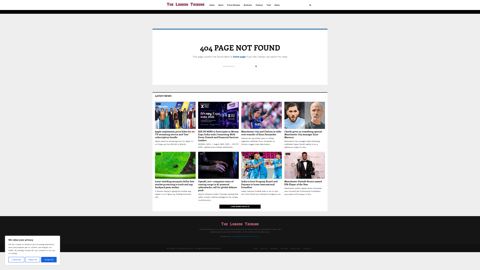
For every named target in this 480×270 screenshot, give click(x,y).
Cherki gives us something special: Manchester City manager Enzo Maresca (303, 134)
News (277, 5)
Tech (268, 5)
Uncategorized (204, 104)
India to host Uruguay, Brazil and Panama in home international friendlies (259, 184)
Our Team (284, 248)
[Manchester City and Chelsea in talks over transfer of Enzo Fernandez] (261, 115)
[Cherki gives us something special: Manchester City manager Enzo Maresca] (304, 115)
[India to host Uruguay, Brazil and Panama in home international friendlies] (261, 165)
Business (248, 5)
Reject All (33, 260)
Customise (16, 260)
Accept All (48, 260)
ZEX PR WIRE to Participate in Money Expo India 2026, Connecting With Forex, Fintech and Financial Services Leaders (218, 136)
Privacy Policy (295, 248)
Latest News (163, 95)
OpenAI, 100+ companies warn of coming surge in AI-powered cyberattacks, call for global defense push (217, 186)
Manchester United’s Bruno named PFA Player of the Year (303, 183)
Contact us (307, 248)
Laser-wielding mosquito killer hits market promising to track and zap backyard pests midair (174, 184)
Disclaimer (274, 248)
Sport (220, 5)
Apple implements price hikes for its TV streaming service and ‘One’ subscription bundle (175, 134)
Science (259, 5)
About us (264, 248)
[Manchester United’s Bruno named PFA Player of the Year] (304, 165)
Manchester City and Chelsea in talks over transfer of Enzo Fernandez (261, 133)
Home (211, 5)
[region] (32, 250)
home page (239, 56)
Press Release (233, 5)
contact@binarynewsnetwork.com (245, 236)
